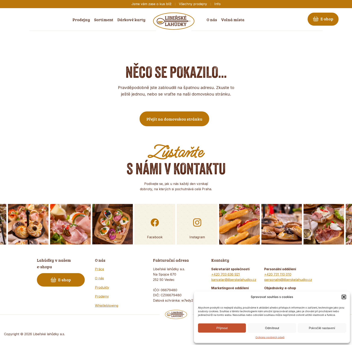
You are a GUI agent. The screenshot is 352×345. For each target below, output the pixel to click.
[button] (344, 297)
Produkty (102, 287)
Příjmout (222, 328)
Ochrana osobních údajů (269, 337)
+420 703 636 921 (225, 274)
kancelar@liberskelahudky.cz (233, 280)
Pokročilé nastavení (322, 328)
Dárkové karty (131, 19)
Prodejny (102, 296)
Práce (99, 269)
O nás (99, 278)
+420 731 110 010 (277, 274)
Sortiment (103, 19)
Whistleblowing (106, 305)
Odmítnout (272, 328)
